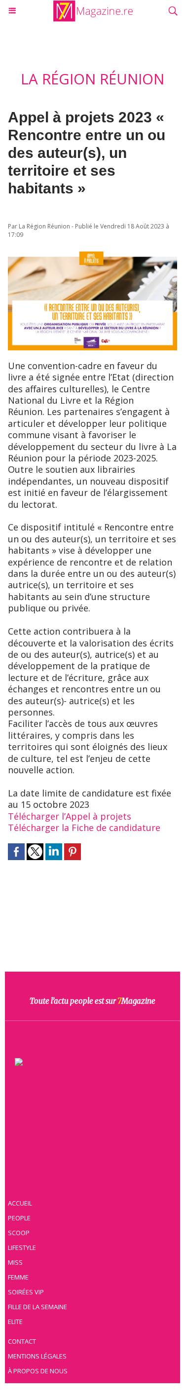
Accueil (20, 1203)
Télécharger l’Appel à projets (69, 816)
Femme (18, 1277)
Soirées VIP (26, 1291)
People (19, 1217)
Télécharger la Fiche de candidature (84, 827)
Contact (22, 1341)
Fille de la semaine (37, 1306)
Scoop (19, 1232)
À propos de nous (38, 1370)
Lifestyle (22, 1247)
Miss (15, 1262)
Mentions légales (37, 1356)
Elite (15, 1321)
